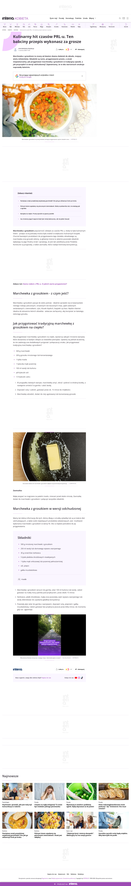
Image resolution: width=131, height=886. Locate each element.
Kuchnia (16, 30)
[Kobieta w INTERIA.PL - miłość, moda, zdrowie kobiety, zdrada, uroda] (21, 18)
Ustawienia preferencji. (69, 878)
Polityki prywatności (56, 878)
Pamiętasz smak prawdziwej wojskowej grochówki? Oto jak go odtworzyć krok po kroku (48, 201)
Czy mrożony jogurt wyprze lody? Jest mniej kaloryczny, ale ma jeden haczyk (44, 219)
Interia (4, 30)
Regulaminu (45, 878)
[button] (70, 18)
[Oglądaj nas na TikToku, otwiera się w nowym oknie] (82, 678)
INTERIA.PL (86, 878)
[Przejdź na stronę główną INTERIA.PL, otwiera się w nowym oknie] (8, 18)
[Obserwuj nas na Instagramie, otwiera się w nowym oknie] (79, 678)
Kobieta (10, 30)
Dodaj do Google (35, 77)
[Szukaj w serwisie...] (120, 18)
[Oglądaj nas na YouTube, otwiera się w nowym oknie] (75, 678)
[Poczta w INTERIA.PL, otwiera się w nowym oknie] (124, 18)
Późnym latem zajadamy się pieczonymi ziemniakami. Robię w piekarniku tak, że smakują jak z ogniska (50, 207)
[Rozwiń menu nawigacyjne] (127, 18)
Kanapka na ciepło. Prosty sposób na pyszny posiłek (37, 214)
